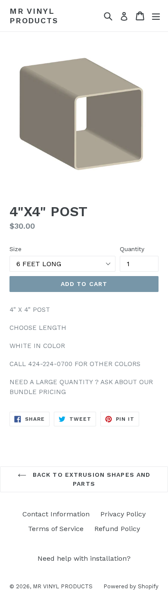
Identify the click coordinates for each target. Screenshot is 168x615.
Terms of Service (56, 529)
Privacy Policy (123, 514)
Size (15, 248)
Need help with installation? (84, 558)
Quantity (132, 248)
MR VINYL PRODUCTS (33, 15)
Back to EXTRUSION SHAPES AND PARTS (90, 479)
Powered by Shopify (131, 586)
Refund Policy (117, 529)
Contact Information (56, 514)
